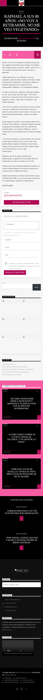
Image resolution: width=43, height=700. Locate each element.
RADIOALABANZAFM (11, 682)
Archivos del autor (21, 202)
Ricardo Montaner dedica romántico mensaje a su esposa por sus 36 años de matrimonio (21, 403)
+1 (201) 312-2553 (10, 603)
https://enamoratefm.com (12, 599)
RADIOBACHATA (20, 678)
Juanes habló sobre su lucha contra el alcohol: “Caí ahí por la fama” (21, 438)
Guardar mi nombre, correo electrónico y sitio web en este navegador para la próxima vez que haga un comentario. (24, 264)
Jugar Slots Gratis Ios (8, 364)
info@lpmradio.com (11, 607)
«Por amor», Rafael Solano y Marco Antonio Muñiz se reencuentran (22, 540)
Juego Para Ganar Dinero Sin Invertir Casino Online (17, 369)
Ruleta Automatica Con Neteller (11, 374)
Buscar (4, 282)
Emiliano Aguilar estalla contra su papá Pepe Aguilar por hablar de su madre (21, 473)
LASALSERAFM (27, 680)
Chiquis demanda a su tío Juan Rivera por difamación (21, 512)
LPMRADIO (7, 678)
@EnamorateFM (27, 38)
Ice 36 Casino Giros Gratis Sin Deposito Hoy (15, 372)
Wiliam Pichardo (10, 675)
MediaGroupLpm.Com (23, 672)
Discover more (6, 629)
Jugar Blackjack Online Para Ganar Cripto (14, 367)
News (21, 13)
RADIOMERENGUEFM (11, 680)
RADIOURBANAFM (28, 682)
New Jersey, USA (10, 610)
